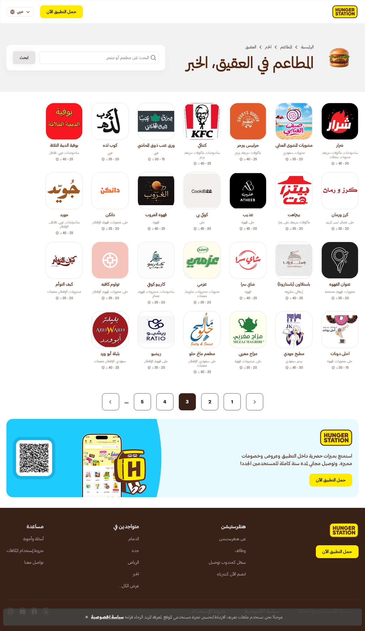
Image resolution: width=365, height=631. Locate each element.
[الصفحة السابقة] (254, 401)
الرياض (133, 562)
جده (135, 550)
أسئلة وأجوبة (33, 539)
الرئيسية (307, 47)
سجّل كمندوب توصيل (227, 562)
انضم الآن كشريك (231, 574)
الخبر (268, 47)
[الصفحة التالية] (110, 401)
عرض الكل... (129, 586)
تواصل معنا (34, 562)
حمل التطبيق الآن (61, 12)
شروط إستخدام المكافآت (25, 550)
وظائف (240, 550)
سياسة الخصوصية (107, 617)
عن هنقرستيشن (232, 539)
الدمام (134, 539)
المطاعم (286, 47)
